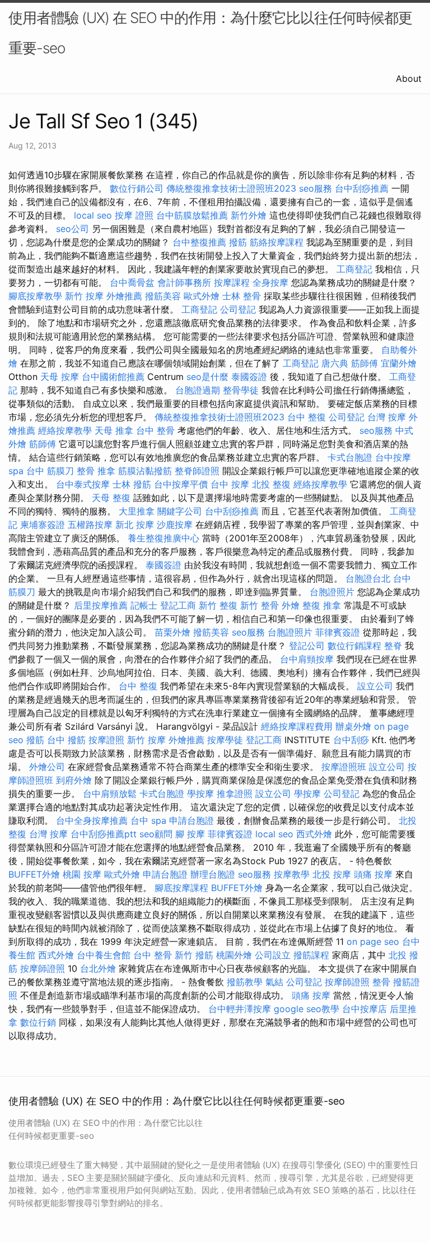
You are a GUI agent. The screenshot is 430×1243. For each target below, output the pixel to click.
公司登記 (238, 309)
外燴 (291, 605)
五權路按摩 (90, 524)
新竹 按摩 (84, 296)
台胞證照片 (332, 591)
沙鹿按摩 (175, 524)
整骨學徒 (241, 390)
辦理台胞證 (212, 874)
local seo (93, 215)
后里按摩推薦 (101, 605)
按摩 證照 (134, 215)
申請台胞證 (191, 820)
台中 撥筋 (66, 739)
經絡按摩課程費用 (297, 726)
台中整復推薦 (199, 242)
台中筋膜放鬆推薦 (192, 215)
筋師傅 (364, 363)
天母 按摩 (59, 376)
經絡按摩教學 (65, 430)
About (409, 78)
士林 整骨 (241, 296)
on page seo (373, 941)
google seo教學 (306, 1008)
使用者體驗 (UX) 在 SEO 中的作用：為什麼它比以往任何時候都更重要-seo (210, 33)
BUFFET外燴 (34, 874)
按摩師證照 (42, 968)
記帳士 (143, 605)
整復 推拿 (321, 605)
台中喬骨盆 (132, 282)
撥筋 (238, 242)
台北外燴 (98, 968)
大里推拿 (137, 511)
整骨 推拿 (96, 470)
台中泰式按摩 (83, 484)
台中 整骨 (155, 430)
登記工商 (178, 605)
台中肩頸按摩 (307, 659)
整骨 (381, 981)
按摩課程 (232, 282)
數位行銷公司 (136, 188)
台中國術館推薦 (113, 376)
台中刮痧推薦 (362, 188)
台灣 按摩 (386, 417)
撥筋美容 (163, 296)
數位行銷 (38, 1022)
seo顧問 (155, 834)
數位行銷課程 (354, 645)
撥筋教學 (245, 981)
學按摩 (200, 793)
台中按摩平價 (181, 484)
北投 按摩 (331, 874)
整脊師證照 (197, 470)
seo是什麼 (207, 376)
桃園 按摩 (82, 874)
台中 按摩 (230, 484)
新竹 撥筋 (194, 955)
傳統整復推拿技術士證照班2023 (231, 188)
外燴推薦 (124, 296)
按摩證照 (106, 739)
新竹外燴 (249, 215)
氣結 (274, 981)
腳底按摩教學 (35, 296)
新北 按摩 (134, 524)
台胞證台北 (367, 578)
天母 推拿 (114, 430)
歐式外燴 (201, 296)
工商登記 (354, 269)
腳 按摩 (190, 834)
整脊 (393, 645)
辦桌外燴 (353, 726)
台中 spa (148, 820)
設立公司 (375, 686)
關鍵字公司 (179, 511)
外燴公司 (47, 766)
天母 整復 (111, 497)
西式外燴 (314, 834)
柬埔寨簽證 (42, 524)
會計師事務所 (184, 282)
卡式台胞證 (350, 457)
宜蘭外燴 (399, 363)
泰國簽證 (249, 376)
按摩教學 (292, 874)
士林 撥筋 (132, 484)
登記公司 (307, 645)
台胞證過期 (197, 390)
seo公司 (72, 228)
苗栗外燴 (172, 632)
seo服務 (315, 188)
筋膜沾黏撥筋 (145, 470)
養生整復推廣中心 (163, 538)
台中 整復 (306, 417)
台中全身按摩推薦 (92, 820)
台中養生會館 (103, 955)
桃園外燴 (234, 955)
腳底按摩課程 (181, 887)
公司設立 (273, 955)
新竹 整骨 (259, 605)
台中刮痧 (351, 739)
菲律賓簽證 (337, 632)
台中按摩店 (364, 1008)
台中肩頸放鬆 (110, 793)
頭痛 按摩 (373, 874)
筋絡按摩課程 (276, 242)
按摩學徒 (225, 739)
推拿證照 (235, 793)
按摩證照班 (343, 766)
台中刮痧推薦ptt (104, 834)
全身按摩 (270, 282)
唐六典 (334, 363)
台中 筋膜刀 (50, 470)
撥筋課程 (311, 955)
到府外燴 (74, 780)
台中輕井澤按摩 (239, 1008)
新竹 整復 (218, 605)
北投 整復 (271, 484)
